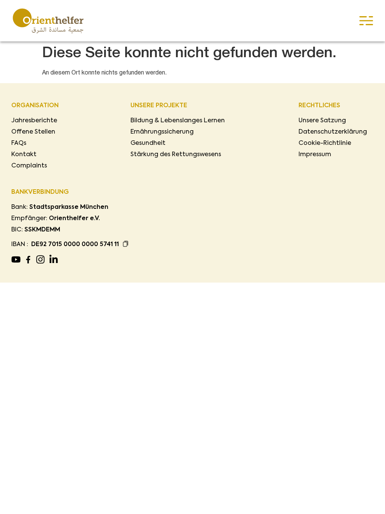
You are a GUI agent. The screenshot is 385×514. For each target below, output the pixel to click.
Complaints (29, 166)
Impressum (315, 155)
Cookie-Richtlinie (325, 143)
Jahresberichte (34, 121)
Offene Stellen (33, 132)
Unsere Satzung (322, 121)
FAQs (18, 143)
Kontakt (23, 155)
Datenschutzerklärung (333, 132)
